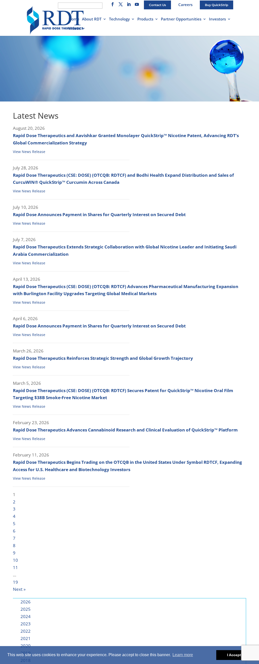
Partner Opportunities (181, 19)
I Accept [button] (234, 655)
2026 (25, 602)
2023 (25, 624)
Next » (19, 589)
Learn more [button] (182, 655)
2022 (25, 631)
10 (15, 560)
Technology (119, 19)
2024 (25, 616)
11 (15, 567)
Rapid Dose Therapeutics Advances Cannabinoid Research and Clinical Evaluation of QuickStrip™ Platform (125, 430)
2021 (25, 638)
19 (15, 582)
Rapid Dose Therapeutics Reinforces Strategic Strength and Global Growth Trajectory (103, 358)
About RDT (91, 19)
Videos (74, 29)
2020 (25, 646)
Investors (217, 19)
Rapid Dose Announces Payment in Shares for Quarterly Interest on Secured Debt (99, 214)
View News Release (29, 151)
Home (74, 19)
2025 (25, 609)
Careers (185, 4)
